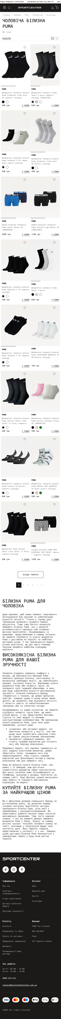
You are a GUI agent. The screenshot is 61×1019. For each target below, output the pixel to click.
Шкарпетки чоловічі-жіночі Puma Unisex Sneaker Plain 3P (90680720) (45, 420)
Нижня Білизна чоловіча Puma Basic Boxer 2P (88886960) (14, 227)
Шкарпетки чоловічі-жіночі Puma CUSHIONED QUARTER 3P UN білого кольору (45, 354)
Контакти (7, 926)
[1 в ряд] (56, 38)
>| (42, 584)
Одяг (34, 886)
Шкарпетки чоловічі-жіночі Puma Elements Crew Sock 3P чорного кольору (15, 95)
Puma (34, 936)
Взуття (35, 896)
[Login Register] (52, 7)
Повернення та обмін (13, 931)
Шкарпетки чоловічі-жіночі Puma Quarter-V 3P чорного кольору (15, 289)
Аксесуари (37, 901)
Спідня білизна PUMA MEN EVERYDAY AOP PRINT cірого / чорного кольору (45, 552)
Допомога (7, 946)
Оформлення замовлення (14, 941)
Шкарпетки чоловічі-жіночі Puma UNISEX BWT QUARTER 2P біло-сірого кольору (45, 486)
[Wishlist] (25, 47)
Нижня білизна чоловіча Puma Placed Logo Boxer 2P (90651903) (45, 227)
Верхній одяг (38, 891)
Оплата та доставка (12, 936)
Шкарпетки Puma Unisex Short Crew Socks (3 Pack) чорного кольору (15, 551)
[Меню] (4, 7)
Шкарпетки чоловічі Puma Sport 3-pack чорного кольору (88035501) (44, 95)
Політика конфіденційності (11, 892)
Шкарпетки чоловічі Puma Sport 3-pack (44, 289)
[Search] (9, 7)
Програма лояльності (13, 911)
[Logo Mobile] (29, 8)
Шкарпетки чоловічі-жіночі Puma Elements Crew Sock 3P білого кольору (45, 161)
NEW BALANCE (38, 931)
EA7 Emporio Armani (42, 941)
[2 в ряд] (52, 38)
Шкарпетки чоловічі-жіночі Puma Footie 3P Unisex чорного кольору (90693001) (15, 486)
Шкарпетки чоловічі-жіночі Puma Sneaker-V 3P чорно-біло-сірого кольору (15, 160)
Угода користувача (12, 898)
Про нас (6, 886)
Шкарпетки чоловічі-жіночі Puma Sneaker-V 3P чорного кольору (15, 355)
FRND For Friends (41, 926)
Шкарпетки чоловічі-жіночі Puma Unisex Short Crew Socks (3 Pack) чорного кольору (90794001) (15, 421)
